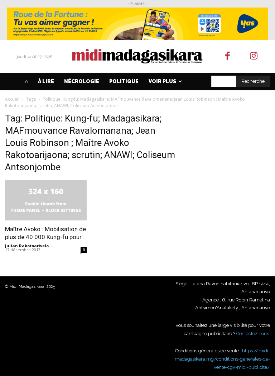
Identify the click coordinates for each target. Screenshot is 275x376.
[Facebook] (228, 56)
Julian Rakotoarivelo (27, 245)
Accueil (12, 99)
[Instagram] (253, 56)
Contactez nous (252, 333)
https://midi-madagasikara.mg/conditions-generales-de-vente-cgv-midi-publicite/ (222, 359)
